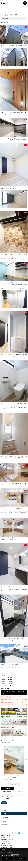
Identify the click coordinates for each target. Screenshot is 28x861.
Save (26, 26)
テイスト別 (7, 794)
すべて (4, 802)
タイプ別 (21, 788)
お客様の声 (4, 824)
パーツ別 (21, 791)
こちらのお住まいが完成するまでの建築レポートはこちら (13, 692)
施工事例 (4, 813)
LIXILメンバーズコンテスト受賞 (7, 797)
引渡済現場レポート (6, 821)
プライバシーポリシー (15, 854)
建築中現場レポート (6, 817)
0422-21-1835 (7, 841)
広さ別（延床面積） (7, 791)
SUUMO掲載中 (20, 794)
